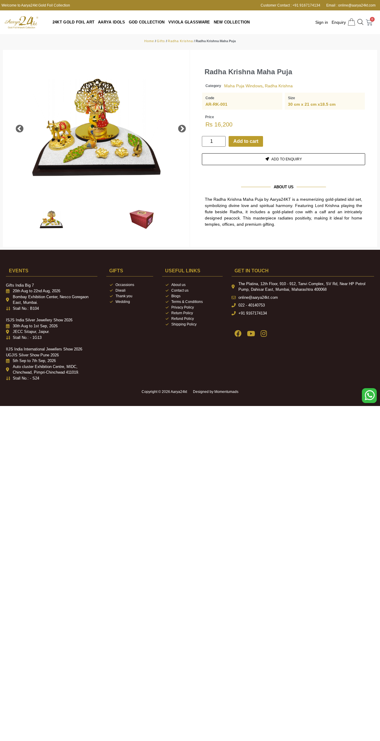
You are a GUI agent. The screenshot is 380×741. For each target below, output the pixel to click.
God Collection (158, 22)
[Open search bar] (360, 22)
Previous (15, 127)
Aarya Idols (117, 22)
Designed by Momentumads (215, 392)
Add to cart (245, 141)
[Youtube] (250, 333)
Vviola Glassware (206, 22)
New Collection (249, 22)
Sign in (321, 22)
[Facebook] (238, 333)
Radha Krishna (180, 41)
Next (177, 127)
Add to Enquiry (286, 159)
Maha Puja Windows (243, 85)
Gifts (161, 41)
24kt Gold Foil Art (73, 22)
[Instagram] (263, 333)
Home (149, 41)
